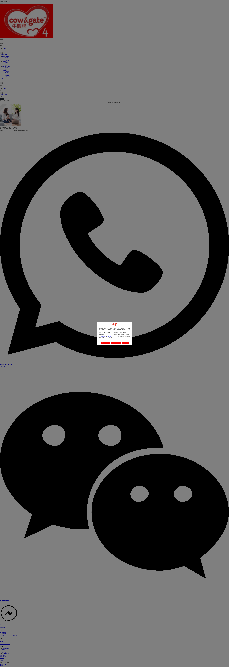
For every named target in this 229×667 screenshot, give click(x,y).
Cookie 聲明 (102, 336)
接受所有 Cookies (105, 343)
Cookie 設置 (125, 343)
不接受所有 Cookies (116, 343)
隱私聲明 (110, 336)
